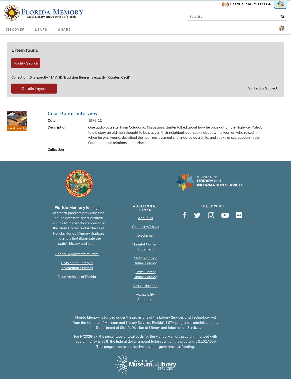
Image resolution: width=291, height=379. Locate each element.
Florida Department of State (77, 254)
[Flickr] (239, 215)
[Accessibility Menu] (282, 28)
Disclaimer (145, 235)
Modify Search (26, 63)
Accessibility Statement (145, 297)
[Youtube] (225, 215)
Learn (41, 29)
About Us (145, 218)
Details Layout (34, 88)
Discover (15, 29)
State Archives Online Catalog (145, 260)
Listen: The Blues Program (251, 4)
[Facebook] (184, 215)
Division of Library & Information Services (77, 265)
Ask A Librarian (145, 286)
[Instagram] (211, 215)
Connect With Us (145, 227)
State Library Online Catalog (145, 274)
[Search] (282, 16)
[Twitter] (197, 215)
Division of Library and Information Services (165, 327)
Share (64, 29)
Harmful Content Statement (145, 247)
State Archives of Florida (77, 277)
